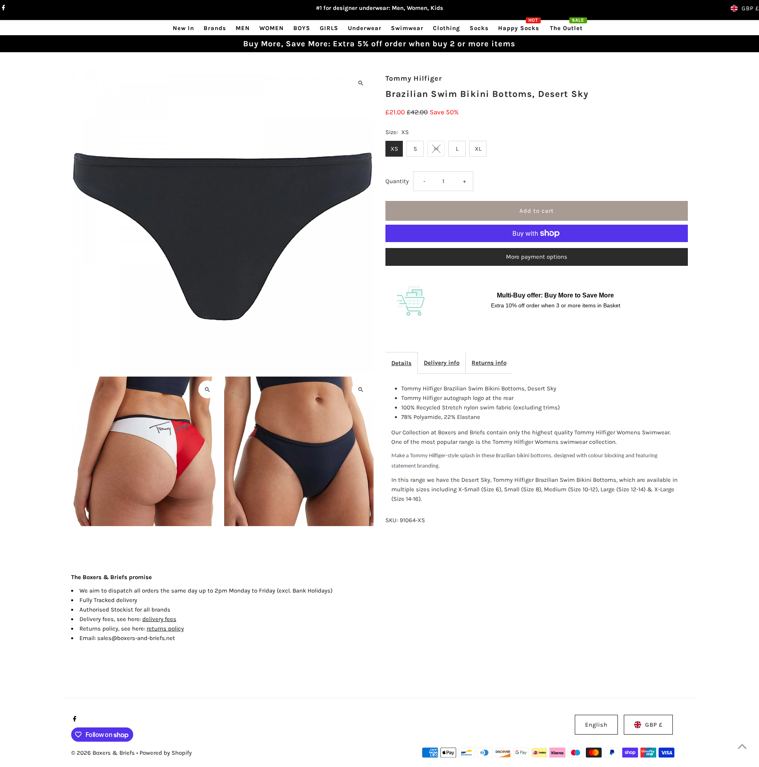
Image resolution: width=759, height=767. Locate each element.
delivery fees (159, 619)
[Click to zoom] (361, 83)
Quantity (397, 181)
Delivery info (441, 362)
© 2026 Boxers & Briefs (103, 752)
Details (401, 363)
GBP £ (750, 8)
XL (478, 148)
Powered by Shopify (166, 752)
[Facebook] (2, 8)
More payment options (536, 256)
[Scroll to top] (742, 746)
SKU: (391, 520)
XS (394, 148)
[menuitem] (183, 28)
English (596, 724)
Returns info (489, 362)
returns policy (165, 628)
